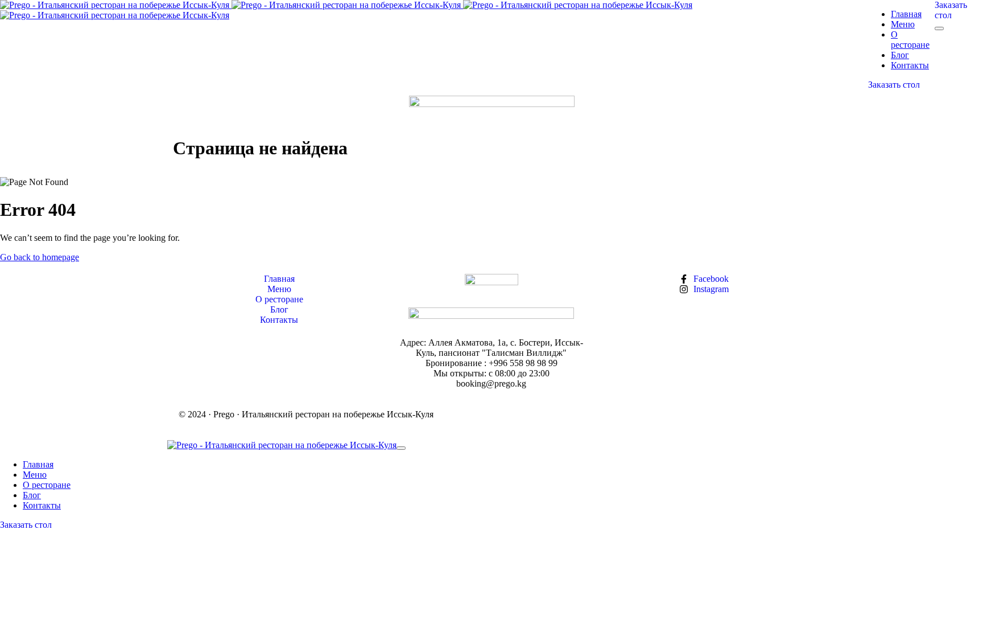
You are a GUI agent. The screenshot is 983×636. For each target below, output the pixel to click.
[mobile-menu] (939, 28)
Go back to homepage (39, 257)
